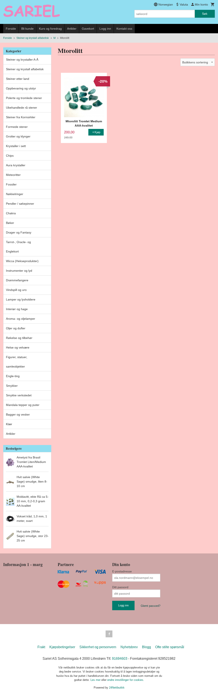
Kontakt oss (124, 28)
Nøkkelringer (14, 194)
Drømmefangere (17, 280)
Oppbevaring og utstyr (21, 88)
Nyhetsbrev (129, 647)
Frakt (41, 647)
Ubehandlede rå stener (21, 107)
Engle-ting (13, 376)
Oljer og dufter (15, 328)
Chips (10, 155)
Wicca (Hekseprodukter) (22, 261)
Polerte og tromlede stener (24, 98)
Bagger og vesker (18, 414)
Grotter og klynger (18, 136)
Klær (9, 424)
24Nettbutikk (117, 687)
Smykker (12, 385)
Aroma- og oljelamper (20, 318)
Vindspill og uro (16, 290)
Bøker (10, 223)
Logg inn (105, 28)
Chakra (11, 213)
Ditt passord (120, 587)
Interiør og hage (17, 309)
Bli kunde (27, 28)
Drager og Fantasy (18, 232)
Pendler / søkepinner (20, 203)
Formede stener (17, 126)
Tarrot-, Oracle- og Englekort (18, 246)
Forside (11, 28)
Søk (204, 13)
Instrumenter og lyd (19, 270)
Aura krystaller (15, 165)
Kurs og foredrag (50, 28)
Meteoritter (13, 175)
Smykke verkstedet (19, 395)
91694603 (119, 658)
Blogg (146, 647)
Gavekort (88, 28)
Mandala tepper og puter (22, 405)
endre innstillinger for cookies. (125, 679)
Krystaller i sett (16, 146)
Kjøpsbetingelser (62, 647)
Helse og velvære (17, 347)
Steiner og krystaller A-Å (22, 59)
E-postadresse (122, 571)
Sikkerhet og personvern (97, 647)
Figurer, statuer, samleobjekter (16, 361)
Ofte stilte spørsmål (169, 647)
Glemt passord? (150, 605)
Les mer (95, 679)
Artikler (71, 28)
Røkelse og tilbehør (19, 338)
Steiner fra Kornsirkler (20, 117)
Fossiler (11, 184)
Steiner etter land (17, 78)
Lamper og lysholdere (20, 299)
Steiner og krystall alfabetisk (25, 69)
